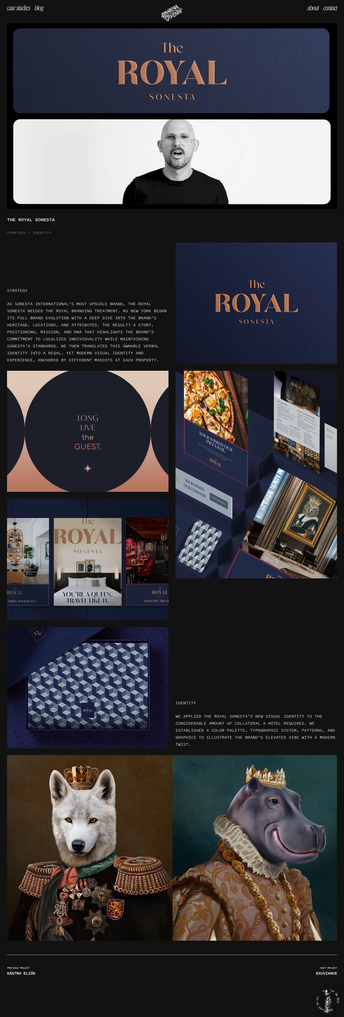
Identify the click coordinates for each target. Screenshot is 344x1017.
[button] (328, 1001)
